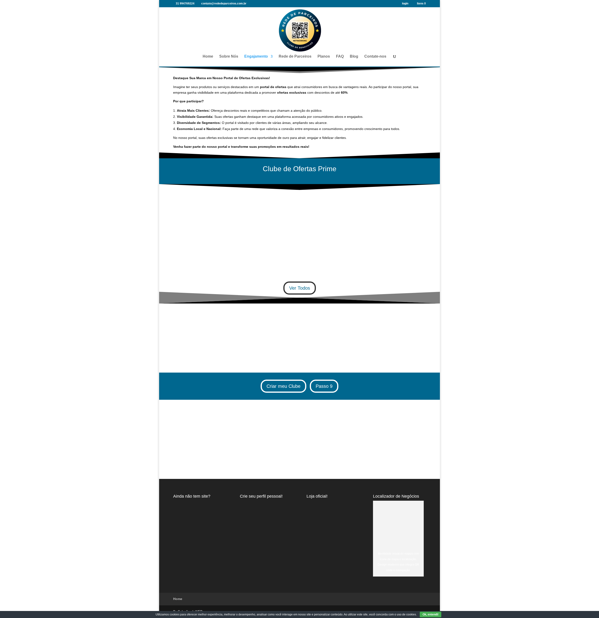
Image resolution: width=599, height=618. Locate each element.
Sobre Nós (228, 56)
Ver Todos (299, 288)
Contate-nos (375, 56)
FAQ (340, 56)
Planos (324, 56)
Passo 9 (324, 386)
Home (208, 56)
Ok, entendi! (430, 614)
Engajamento (256, 56)
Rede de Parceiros (295, 56)
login (405, 3)
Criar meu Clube (283, 386)
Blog (354, 56)
